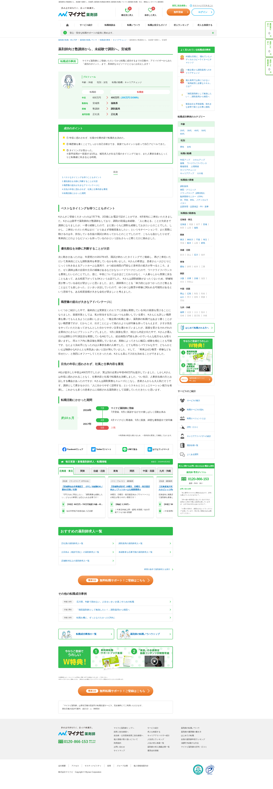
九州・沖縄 (165, 471)
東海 (115, 471)
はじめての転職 (187, 735)
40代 (196, 130)
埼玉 (205, 239)
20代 (182, 130)
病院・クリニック (188, 190)
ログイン (202, 12)
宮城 (205, 224)
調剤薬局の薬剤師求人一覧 (130, 543)
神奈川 (190, 239)
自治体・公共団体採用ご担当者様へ (128, 735)
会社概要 (62, 766)
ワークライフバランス (197, 163)
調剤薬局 (184, 186)
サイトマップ (119, 750)
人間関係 (195, 166)
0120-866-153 (198, 479)
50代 (203, 130)
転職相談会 (110, 25)
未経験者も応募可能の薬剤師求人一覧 (135, 552)
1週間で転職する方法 (190, 743)
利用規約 (117, 743)
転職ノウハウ (133, 25)
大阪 (182, 278)
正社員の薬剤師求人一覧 (72, 543)
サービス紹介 (86, 25)
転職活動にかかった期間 (75, 193)
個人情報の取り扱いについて (126, 739)
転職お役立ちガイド (157, 25)
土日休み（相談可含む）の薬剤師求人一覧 (80, 552)
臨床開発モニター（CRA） (192, 196)
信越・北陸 (99, 471)
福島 (196, 228)
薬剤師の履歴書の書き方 (191, 732)
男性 (182, 147)
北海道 (183, 224)
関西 (132, 471)
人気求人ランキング (155, 739)
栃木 (189, 243)
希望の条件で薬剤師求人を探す (157, 569)
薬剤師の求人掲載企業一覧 (158, 747)
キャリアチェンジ (188, 170)
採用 (109, 766)
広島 (189, 293)
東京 (182, 239)
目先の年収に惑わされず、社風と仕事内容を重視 (85, 189)
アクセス (75, 766)
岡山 (182, 293)
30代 (189, 130)
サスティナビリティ (93, 766)
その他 (200, 173)
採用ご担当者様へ (179, 5)
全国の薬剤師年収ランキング (193, 739)
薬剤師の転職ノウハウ (190, 728)
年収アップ (185, 160)
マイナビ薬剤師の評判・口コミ (194, 747)
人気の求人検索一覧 (155, 743)
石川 (196, 255)
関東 (82, 471)
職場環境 (184, 166)
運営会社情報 (153, 750)
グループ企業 (122, 766)
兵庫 (189, 278)
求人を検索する (204, 25)
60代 (182, 134)
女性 (189, 147)
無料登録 (178, 12)
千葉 (198, 239)
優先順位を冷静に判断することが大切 (81, 181)
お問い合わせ (119, 747)
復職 (182, 163)
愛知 (182, 266)
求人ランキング (181, 25)
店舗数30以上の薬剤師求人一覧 (75, 561)
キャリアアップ (187, 173)
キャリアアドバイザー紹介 (158, 735)
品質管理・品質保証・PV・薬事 (194, 206)
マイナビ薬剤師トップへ (124, 728)
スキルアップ (199, 160)
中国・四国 (148, 471)
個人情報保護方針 (141, 766)
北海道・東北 (66, 471)
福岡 (182, 312)
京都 (196, 278)
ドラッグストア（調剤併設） (193, 193)
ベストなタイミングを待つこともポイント (83, 177)
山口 (182, 297)
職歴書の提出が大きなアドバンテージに (82, 185)
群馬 (203, 243)
